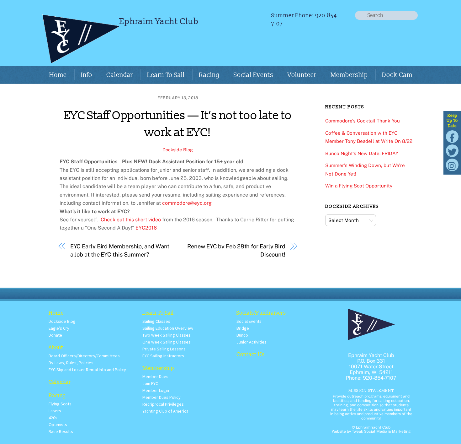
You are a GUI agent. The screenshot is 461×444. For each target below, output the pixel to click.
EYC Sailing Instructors (163, 356)
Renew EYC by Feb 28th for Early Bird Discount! (236, 250)
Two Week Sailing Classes (166, 335)
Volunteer (302, 75)
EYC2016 (146, 228)
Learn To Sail (166, 75)
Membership (349, 75)
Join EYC (150, 383)
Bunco (242, 335)
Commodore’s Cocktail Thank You (362, 120)
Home (58, 75)
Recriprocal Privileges (163, 404)
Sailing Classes (156, 321)
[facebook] (452, 136)
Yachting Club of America (165, 411)
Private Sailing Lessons (164, 349)
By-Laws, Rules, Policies (71, 362)
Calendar (119, 75)
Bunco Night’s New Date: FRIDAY (361, 153)
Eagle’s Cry (59, 328)
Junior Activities (251, 342)
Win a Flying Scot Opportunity (358, 185)
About (56, 347)
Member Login (155, 390)
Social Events (253, 75)
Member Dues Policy (161, 397)
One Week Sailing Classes (166, 342)
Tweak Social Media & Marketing (381, 431)
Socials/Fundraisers (261, 313)
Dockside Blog (177, 149)
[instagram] (452, 164)
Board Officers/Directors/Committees (84, 356)
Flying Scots (60, 404)
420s (53, 417)
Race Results (61, 431)
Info (86, 75)
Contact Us (250, 354)
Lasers (55, 411)
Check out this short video (131, 220)
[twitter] (452, 150)
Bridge (242, 328)
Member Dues (155, 376)
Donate (55, 335)
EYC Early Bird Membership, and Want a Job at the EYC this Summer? (120, 250)
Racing (209, 75)
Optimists (58, 424)
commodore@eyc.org (187, 203)
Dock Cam (397, 75)
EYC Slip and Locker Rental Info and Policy (87, 369)
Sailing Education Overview (167, 328)
